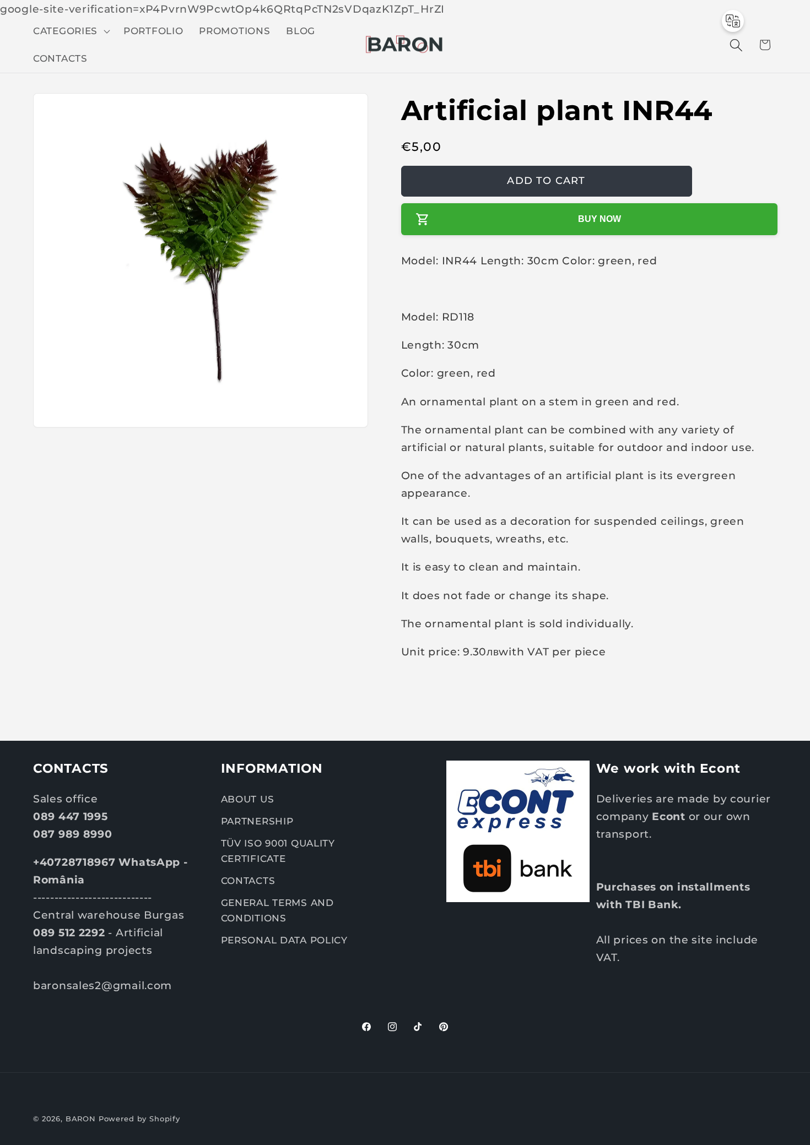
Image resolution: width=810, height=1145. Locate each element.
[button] (70, 31)
